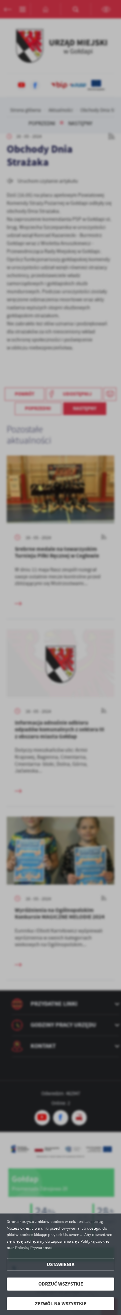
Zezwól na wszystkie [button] (60, 1303)
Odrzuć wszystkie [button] (60, 1284)
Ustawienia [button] (61, 1264)
